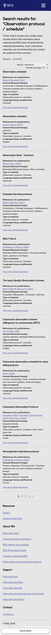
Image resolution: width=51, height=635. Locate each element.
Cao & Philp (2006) (11, 331)
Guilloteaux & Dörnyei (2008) (16, 247)
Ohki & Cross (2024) (12, 163)
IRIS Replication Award (14, 550)
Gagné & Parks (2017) (13, 125)
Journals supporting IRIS (15, 556)
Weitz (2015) (8, 289)
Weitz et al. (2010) (25, 289)
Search (6, 513)
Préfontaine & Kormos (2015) (16, 460)
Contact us (8, 614)
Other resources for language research (22, 562)
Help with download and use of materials (23, 594)
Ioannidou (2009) (19, 418)
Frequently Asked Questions (17, 539)
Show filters (25, 631)
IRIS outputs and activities (16, 545)
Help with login (10, 576)
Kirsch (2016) (9, 373)
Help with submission (13, 599)
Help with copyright (12, 588)
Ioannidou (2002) (10, 415)
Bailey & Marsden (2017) (14, 80)
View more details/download (15, 107)
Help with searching (13, 582)
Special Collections (12, 518)
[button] (43, 5)
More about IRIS (11, 533)
